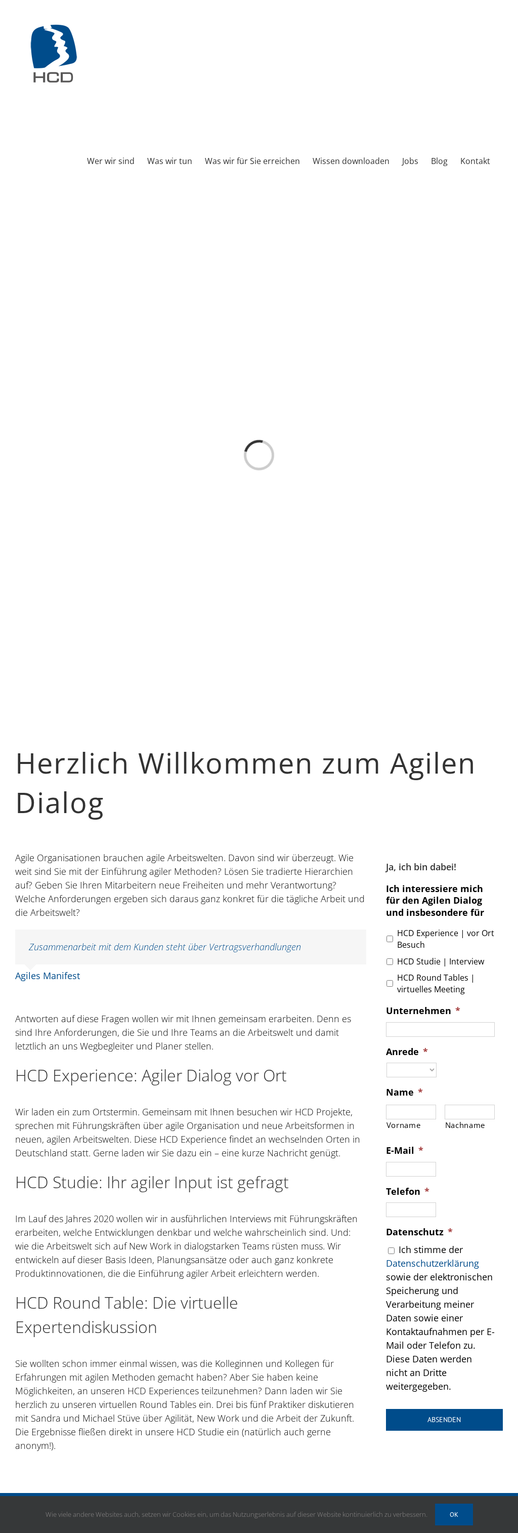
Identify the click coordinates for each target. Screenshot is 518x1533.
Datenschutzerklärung (432, 1263)
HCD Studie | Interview (440, 961)
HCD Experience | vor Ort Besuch (445, 939)
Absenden (444, 1419)
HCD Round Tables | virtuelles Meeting (436, 983)
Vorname (403, 1125)
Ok (454, 1514)
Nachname (465, 1125)
